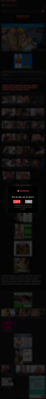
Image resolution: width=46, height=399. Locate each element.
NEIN (29, 201)
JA (16, 201)
